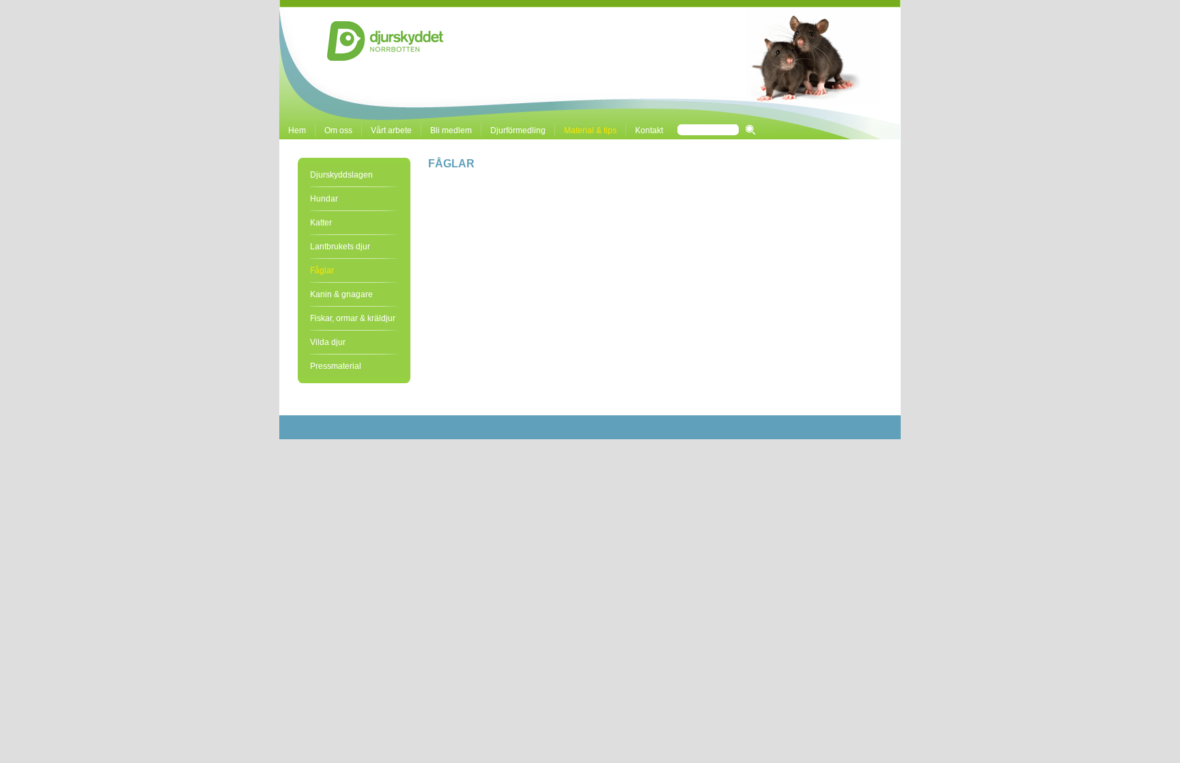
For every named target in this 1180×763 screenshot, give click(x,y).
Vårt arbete (391, 130)
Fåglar (322, 270)
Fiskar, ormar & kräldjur (352, 318)
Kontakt (649, 130)
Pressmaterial (335, 366)
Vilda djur (328, 342)
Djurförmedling (518, 130)
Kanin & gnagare (341, 294)
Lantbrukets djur (340, 246)
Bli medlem (451, 130)
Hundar (324, 199)
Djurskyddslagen (341, 175)
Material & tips (590, 130)
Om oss (338, 130)
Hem (297, 130)
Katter (321, 222)
